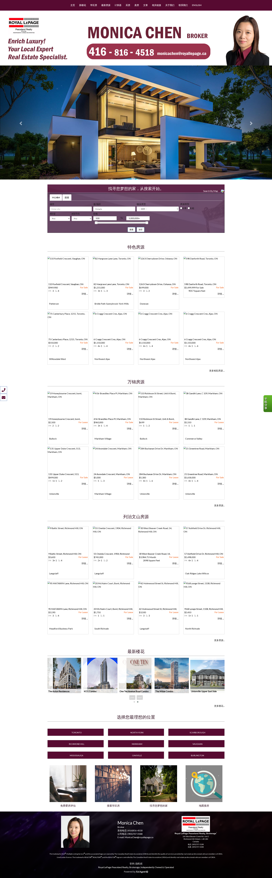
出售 (184, 208)
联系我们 (183, 5)
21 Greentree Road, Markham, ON (201, 474)
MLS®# (56, 197)
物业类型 (141, 204)
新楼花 (82, 5)
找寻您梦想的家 (159, 805)
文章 (145, 5)
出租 (192, 208)
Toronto (76, 732)
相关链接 (156, 5)
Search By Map (210, 191)
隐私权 (139, 863)
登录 (132, 863)
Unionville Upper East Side (97, 691)
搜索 (67, 197)
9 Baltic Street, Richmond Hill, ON (64, 553)
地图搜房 (204, 805)
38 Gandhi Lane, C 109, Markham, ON (202, 419)
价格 (95, 213)
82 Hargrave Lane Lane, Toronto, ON (111, 284)
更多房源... (219, 505)
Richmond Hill (76, 744)
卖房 (136, 5)
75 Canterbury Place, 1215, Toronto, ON (68, 339)
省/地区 (97, 204)
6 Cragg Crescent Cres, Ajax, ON (109, 339)
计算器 (118, 5)
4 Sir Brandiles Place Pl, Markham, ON (112, 419)
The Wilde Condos (57, 691)
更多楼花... (219, 705)
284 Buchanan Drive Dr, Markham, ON (157, 474)
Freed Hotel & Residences (167, 691)
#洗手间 (76, 213)
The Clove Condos (200, 691)
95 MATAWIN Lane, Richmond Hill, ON (67, 609)
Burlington (197, 755)
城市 (52, 204)
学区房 (93, 5)
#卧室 (53, 213)
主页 (72, 5)
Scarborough (197, 732)
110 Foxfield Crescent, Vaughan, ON (65, 284)
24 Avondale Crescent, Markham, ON (112, 474)
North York (137, 732)
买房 (128, 5)
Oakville (137, 755)
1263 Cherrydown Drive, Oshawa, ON (157, 284)
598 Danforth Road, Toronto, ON (200, 284)
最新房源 (105, 5)
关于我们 (169, 5)
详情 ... (84, 293)
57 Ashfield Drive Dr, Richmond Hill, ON (203, 553)
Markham (137, 744)
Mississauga (76, 755)
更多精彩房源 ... (217, 370)
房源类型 (184, 204)
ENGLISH (197, 5)
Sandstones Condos (129, 691)
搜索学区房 (113, 805)
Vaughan (197, 744)
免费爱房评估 (68, 805)
